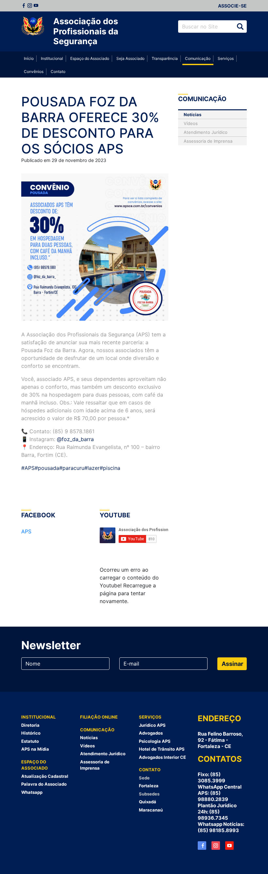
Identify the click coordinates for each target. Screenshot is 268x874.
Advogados (151, 733)
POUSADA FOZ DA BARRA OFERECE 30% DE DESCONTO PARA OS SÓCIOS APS (90, 125)
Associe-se (232, 6)
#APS (28, 468)
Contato (58, 71)
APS (26, 531)
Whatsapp (31, 792)
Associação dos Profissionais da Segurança (85, 31)
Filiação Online (99, 717)
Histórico (31, 733)
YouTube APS (229, 845)
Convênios (33, 71)
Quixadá (147, 801)
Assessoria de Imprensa (208, 141)
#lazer (92, 468)
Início (29, 58)
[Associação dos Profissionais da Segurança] (32, 26)
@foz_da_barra (75, 439)
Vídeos (191, 123)
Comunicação (197, 58)
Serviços (226, 58)
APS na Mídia (35, 749)
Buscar (240, 26)
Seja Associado (130, 58)
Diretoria (30, 725)
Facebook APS (202, 845)
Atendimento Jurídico (205, 132)
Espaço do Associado (89, 58)
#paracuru (71, 468)
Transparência (165, 58)
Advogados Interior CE (162, 757)
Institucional (52, 58)
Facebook (23, 5)
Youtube (36, 5)
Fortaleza (149, 785)
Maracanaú (151, 809)
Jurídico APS (152, 725)
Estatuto (30, 741)
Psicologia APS (155, 741)
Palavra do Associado (44, 784)
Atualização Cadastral (44, 776)
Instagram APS (215, 845)
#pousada (47, 468)
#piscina (110, 468)
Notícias (192, 114)
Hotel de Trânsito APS (162, 749)
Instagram (29, 5)
